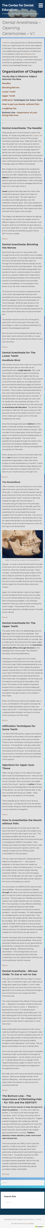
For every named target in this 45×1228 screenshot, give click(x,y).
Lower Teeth (8, 92)
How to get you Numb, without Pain (20, 104)
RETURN (5, 1174)
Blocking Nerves (10, 87)
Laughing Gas (9, 108)
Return (5, 239)
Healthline (6, 43)
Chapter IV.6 (37, 136)
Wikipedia (28, 54)
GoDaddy (30, 1223)
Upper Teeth (8, 96)
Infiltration (7, 100)
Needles (6, 83)
